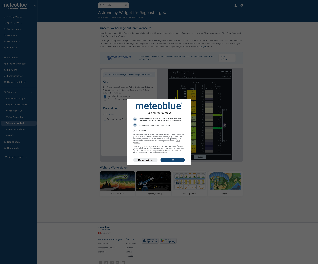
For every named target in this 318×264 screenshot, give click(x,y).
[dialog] (159, 132)
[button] (159, 130)
